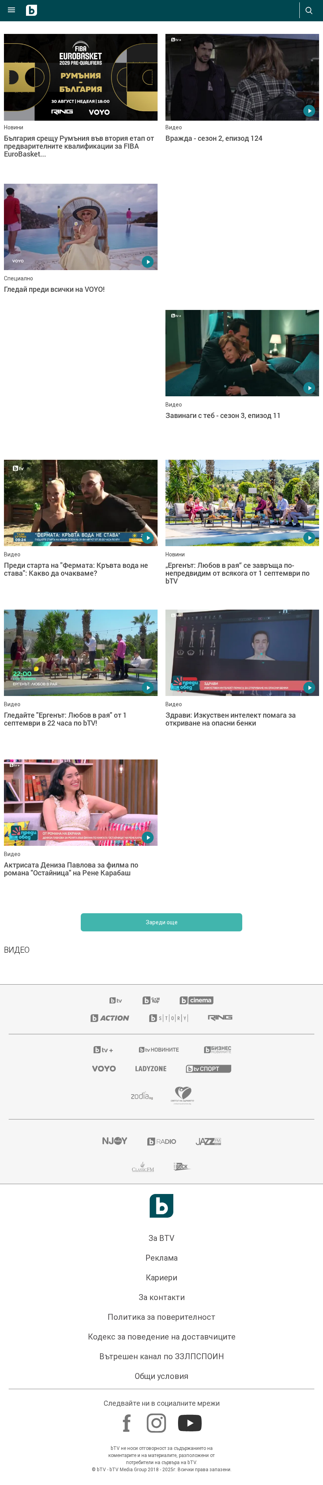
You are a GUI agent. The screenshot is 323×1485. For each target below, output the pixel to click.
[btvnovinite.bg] (159, 1049)
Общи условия (161, 1376)
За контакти (162, 1297)
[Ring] (220, 1018)
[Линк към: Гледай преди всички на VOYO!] (81, 255)
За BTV (161, 1238)
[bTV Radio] (161, 1141)
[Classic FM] (143, 1167)
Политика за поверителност (161, 1317)
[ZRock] (182, 1167)
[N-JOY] (114, 1141)
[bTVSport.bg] (208, 1068)
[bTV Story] (168, 1018)
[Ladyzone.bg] (151, 1068)
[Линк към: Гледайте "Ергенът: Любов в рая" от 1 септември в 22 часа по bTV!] (81, 681)
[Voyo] (104, 1069)
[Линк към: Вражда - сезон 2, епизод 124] (242, 105)
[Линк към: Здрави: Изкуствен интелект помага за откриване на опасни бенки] (242, 681)
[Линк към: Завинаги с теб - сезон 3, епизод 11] (242, 381)
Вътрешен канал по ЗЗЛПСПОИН (161, 1356)
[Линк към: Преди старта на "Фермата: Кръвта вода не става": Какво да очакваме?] (81, 531)
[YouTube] (191, 1419)
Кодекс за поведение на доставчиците (162, 1336)
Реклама (161, 1258)
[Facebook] (127, 1419)
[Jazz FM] (208, 1141)
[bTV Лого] (161, 1206)
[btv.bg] (116, 1000)
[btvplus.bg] (103, 1049)
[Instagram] (157, 1419)
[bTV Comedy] (151, 1000)
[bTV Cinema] (196, 1000)
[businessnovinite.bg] (217, 1049)
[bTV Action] (110, 1018)
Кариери (161, 1277)
